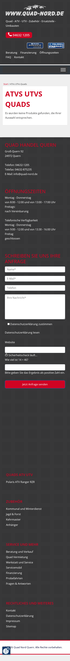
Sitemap (11, 626)
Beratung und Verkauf (19, 552)
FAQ (8, 57)
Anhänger (12, 525)
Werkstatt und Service (19, 562)
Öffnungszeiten (49, 52)
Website (10, 342)
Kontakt (19, 57)
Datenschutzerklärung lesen (22, 332)
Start (5, 84)
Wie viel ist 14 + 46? (16, 360)
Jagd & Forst (13, 514)
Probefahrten (14, 578)
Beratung (11, 52)
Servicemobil (14, 567)
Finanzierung (28, 52)
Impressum (13, 621)
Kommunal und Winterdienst (24, 509)
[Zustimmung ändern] (6, 651)
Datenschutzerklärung (20, 616)
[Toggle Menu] (63, 69)
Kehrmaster (13, 519)
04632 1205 (21, 35)
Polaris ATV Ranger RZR (20, 482)
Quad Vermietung (17, 557)
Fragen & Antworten (18, 583)
